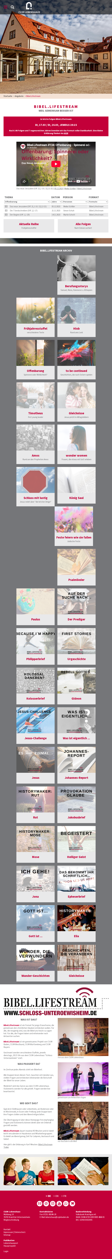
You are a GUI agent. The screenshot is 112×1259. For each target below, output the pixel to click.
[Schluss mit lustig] (35, 480)
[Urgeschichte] (76, 641)
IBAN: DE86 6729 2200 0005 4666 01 (90, 1217)
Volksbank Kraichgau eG (86, 1214)
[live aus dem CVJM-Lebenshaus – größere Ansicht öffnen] (83, 1037)
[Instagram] (52, 1203)
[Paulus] (35, 601)
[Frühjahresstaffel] (35, 311)
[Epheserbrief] (76, 879)
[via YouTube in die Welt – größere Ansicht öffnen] (83, 1121)
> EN (56, 1196)
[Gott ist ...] (35, 918)
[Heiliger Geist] (76, 839)
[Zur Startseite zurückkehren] (29, 3)
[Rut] (35, 799)
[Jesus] (35, 760)
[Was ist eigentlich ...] (76, 720)
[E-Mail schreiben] (39, 1203)
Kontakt (7, 1229)
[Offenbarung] (35, 353)
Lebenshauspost (11, 1243)
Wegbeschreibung (11, 1220)
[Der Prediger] (76, 601)
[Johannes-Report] (76, 760)
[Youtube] (59, 1203)
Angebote (19, 96)
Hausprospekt (10, 1246)
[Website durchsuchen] (12, 8)
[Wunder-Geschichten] (35, 958)
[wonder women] (76, 438)
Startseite (8, 96)
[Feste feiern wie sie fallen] (74, 519)
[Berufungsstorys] (76, 268)
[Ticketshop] (72, 1203)
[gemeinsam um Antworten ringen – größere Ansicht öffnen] (83, 1079)
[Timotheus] (35, 395)
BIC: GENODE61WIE (84, 1220)
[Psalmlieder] (76, 562)
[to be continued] (76, 353)
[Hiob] (76, 311)
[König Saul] (76, 480)
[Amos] (35, 438)
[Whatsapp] (66, 1203)
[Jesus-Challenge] (35, 720)
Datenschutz (20, 1232)
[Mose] (35, 839)
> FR (63, 1196)
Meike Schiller (70, 188)
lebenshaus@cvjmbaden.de (57, 1217)
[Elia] (76, 918)
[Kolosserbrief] (35, 681)
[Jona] (35, 879)
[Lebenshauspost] (46, 1203)
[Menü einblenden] (6, 8)
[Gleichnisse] (76, 395)
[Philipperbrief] (35, 641)
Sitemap (7, 1235)
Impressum (8, 1232)
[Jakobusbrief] (76, 799)
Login (6, 1251)
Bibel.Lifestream (84, 188)
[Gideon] (76, 681)
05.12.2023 (58, 188)
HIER (66, 133)
